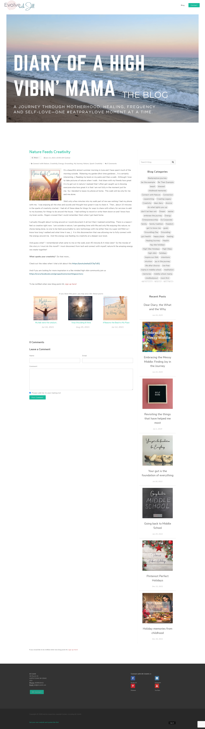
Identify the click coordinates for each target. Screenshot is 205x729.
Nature (86, 163)
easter (171, 211)
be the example (148, 182)
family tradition (156, 224)
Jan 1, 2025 (157, 429)
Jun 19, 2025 (157, 315)
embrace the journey (153, 215)
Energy (61, 163)
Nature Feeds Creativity (49, 152)
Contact (37, 692)
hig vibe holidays (157, 244)
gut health (146, 236)
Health (166, 240)
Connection (168, 194)
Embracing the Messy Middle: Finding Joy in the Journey (157, 361)
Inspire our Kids (151, 257)
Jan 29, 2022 (157, 534)
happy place (159, 236)
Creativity (53, 163)
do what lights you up (157, 207)
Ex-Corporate (166, 219)
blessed (161, 186)
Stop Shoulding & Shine (81, 322)
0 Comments (112, 163)
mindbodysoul (151, 278)
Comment (33, 366)
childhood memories (157, 190)
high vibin (152, 253)
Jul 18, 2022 (158, 481)
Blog (182, 5)
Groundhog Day (151, 232)
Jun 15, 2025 (157, 372)
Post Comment (37, 397)
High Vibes (167, 249)
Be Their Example (166, 182)
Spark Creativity (96, 163)
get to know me (154, 228)
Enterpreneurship (150, 219)
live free (166, 265)
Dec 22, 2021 (157, 586)
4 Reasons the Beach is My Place (116, 322)
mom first (165, 278)
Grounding (69, 163)
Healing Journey (153, 240)
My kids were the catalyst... (46, 322)
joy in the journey (162, 261)
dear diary (158, 203)
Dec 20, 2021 (157, 639)
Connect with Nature (41, 163)
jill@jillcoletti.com (40, 685)
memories (147, 274)
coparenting (149, 199)
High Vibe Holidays (151, 249)
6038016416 (39, 683)
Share (36, 158)
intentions (165, 257)
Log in (172, 723)
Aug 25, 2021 (82, 327)
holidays (162, 253)
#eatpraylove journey (157, 178)
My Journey (78, 163)
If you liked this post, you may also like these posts (81, 294)
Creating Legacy (164, 199)
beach (152, 186)
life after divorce (152, 265)
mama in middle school (151, 269)
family (144, 224)
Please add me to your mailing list (46, 393)
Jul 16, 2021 (48, 327)
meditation (169, 269)
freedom (169, 224)
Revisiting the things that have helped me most (157, 418)
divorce (169, 203)
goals (165, 228)
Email (84, 356)
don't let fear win (149, 211)
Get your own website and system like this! (44, 722)
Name (31, 356)
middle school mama (163, 274)
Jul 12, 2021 (118, 327)
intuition (148, 261)
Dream (162, 211)
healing (170, 236)
